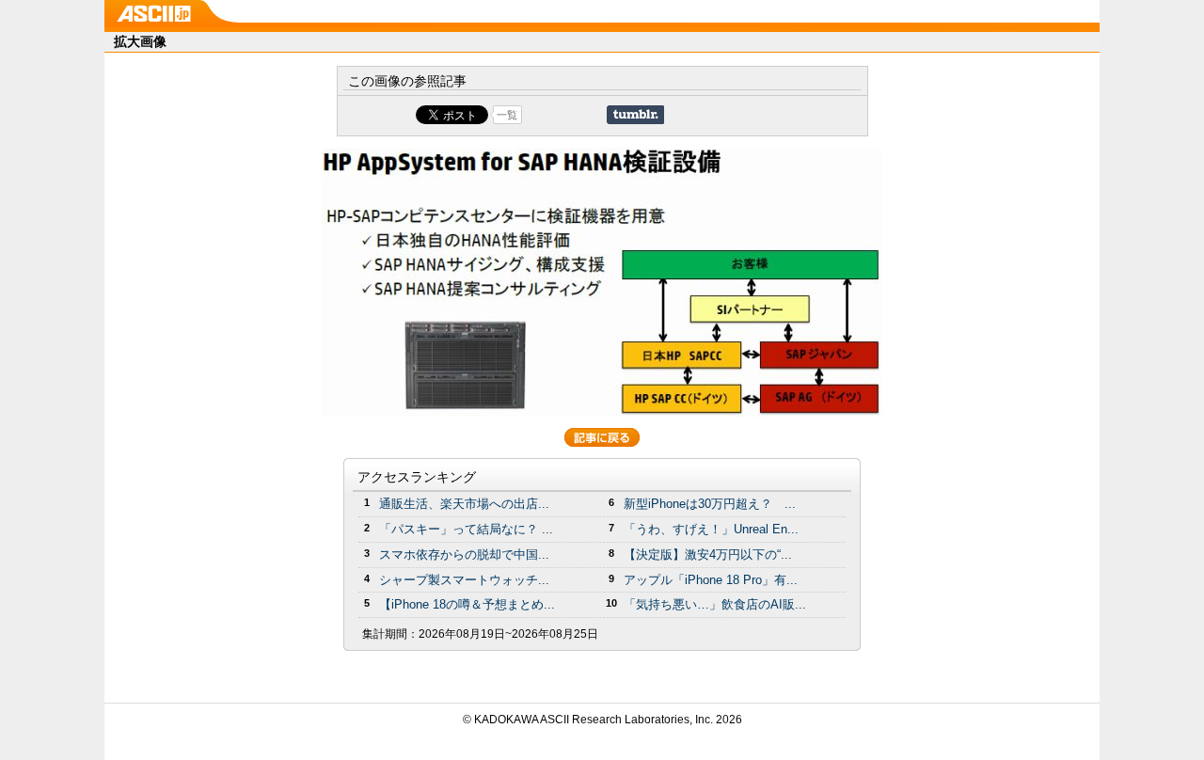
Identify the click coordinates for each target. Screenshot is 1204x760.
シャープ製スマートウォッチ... (464, 580)
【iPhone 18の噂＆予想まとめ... (467, 604)
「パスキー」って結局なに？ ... (466, 529)
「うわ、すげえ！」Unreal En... (711, 529)
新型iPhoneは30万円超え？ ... (710, 504)
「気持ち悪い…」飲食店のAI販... (715, 604)
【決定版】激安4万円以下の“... (708, 554)
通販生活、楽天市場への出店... (464, 504)
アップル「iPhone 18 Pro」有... (711, 580)
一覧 (507, 114)
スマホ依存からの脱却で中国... (464, 554)
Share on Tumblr (635, 114)
